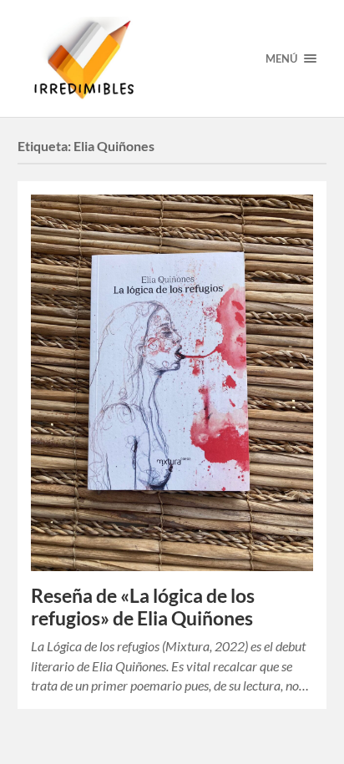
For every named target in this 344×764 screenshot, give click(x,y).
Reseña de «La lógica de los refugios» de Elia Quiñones (143, 607)
